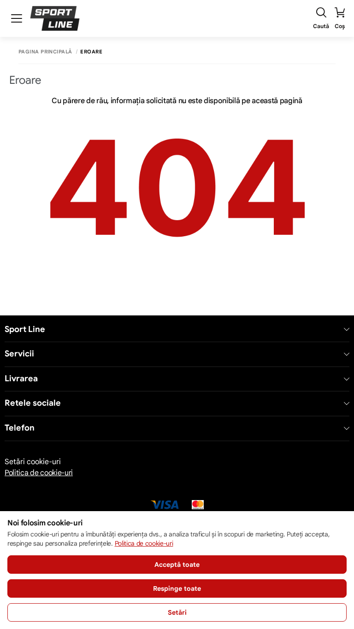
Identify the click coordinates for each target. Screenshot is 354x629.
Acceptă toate (177, 564)
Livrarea (21, 379)
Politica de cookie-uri (39, 473)
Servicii (19, 354)
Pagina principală (45, 51)
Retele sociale (33, 403)
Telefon (20, 428)
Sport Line (25, 329)
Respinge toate (177, 588)
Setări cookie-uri (33, 461)
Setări (177, 612)
